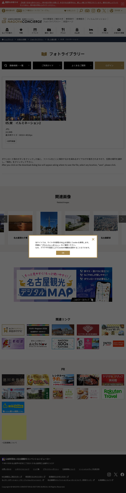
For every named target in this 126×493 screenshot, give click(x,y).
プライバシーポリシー (50, 245)
